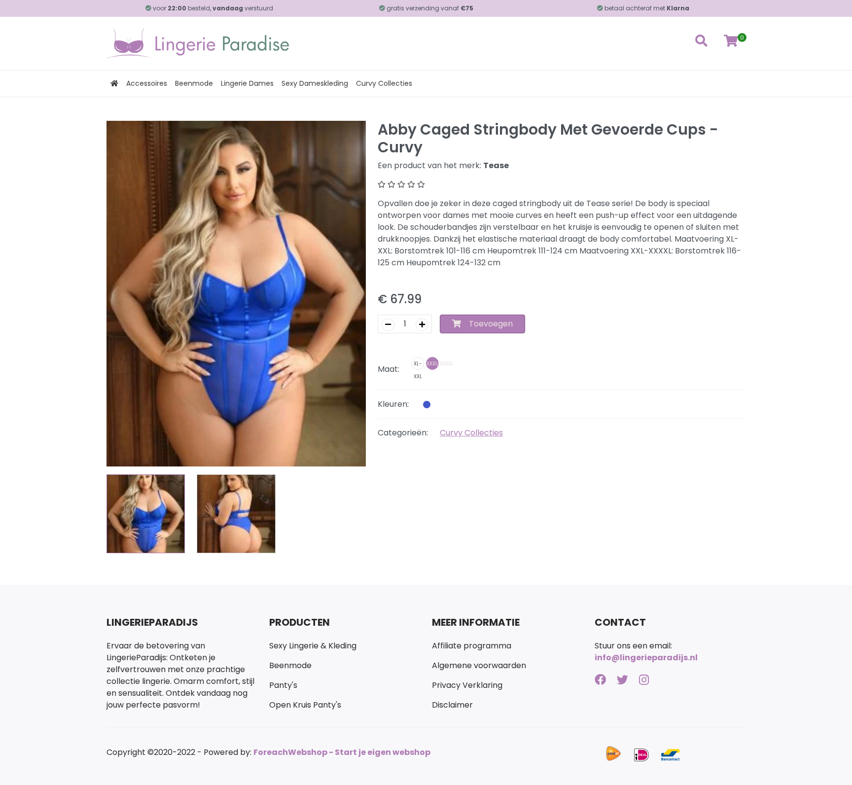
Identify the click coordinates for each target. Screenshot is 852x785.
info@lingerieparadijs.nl (646, 657)
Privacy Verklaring (467, 685)
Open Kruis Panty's (305, 705)
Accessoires (146, 83)
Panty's (283, 685)
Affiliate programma (471, 645)
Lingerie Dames (247, 83)
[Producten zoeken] (701, 43)
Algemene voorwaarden (479, 665)
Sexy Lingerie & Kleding (312, 645)
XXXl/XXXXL (432, 363)
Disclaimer (452, 705)
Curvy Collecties (384, 83)
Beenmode (194, 83)
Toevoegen (491, 323)
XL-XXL (418, 365)
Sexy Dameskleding (315, 83)
